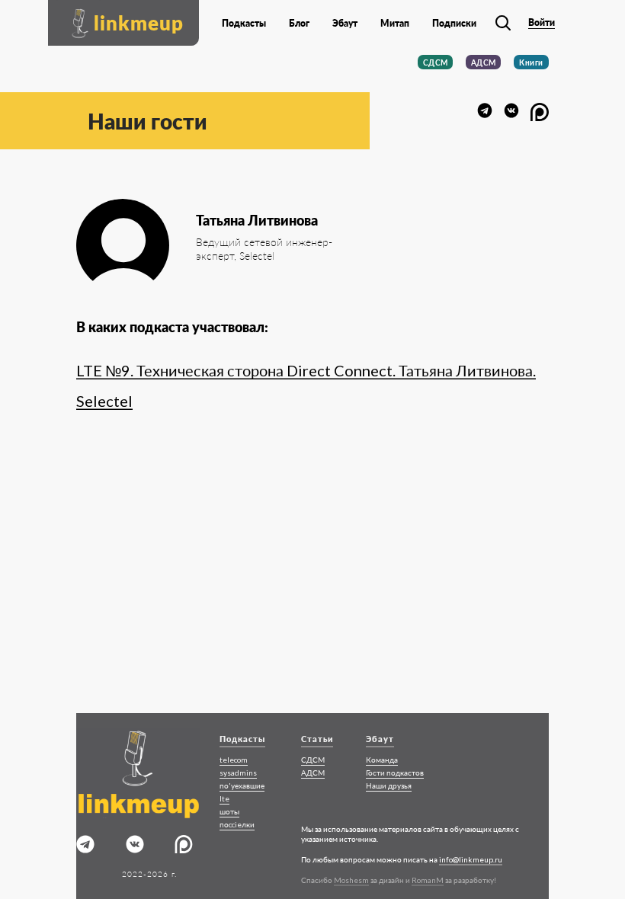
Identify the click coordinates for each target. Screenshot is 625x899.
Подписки (454, 23)
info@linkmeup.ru (470, 859)
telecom (234, 759)
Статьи (317, 739)
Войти (541, 23)
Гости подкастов (395, 772)
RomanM (428, 880)
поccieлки (237, 824)
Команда (382, 759)
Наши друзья (389, 785)
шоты (229, 811)
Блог (299, 23)
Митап (394, 23)
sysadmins (238, 772)
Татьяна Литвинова (257, 220)
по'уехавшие (242, 785)
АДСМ (483, 62)
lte (224, 798)
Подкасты (244, 23)
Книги (531, 62)
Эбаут (344, 23)
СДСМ (435, 62)
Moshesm (351, 880)
